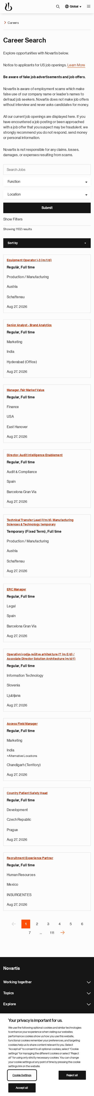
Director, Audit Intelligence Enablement (35, 455)
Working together (89, 982)
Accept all (22, 1087)
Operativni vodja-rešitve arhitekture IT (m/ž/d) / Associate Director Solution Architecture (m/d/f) (41, 656)
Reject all (72, 1075)
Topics (89, 993)
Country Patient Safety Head (27, 793)
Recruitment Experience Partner (30, 858)
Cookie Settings (21, 1075)
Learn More (76, 65)
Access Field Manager (22, 723)
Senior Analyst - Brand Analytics (29, 325)
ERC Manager (16, 589)
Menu (88, 6)
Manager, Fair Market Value (25, 390)
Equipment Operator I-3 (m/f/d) (29, 260)
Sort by (49, 244)
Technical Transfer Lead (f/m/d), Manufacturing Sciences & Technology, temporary (40, 522)
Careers (13, 22)
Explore (89, 1004)
